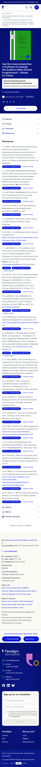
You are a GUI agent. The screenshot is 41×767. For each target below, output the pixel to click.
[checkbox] (5, 712)
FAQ (3, 739)
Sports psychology (9, 604)
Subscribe (20, 722)
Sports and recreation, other (12, 608)
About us (5, 742)
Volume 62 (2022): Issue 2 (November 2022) (17, 20)
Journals (8, 13)
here (32, 2)
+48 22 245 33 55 (12, 679)
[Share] (6, 101)
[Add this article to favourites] (13, 101)
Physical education (26, 601)
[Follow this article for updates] (10, 101)
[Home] (3, 7)
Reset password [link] (28, 742)
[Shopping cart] (30, 7)
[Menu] (36, 7)
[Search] (26, 7)
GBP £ (25, 763)
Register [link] (25, 739)
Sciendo (5, 568)
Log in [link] (25, 735)
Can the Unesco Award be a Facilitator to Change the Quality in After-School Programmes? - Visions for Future (18, 24)
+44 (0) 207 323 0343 (13, 673)
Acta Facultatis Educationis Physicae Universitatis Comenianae (17, 17)
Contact (5, 735)
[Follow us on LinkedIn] (8, 685)
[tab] (20, 119)
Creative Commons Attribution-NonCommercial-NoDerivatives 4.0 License (17, 620)
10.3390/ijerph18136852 (11, 264)
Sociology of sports (24, 604)
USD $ (18, 763)
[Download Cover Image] (27, 56)
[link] (12, 652)
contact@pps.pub (12, 660)
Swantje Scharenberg (11, 92)
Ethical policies (29, 753)
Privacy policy (18, 753)
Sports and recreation (10, 601)
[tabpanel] (20, 320)
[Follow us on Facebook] (3, 685)
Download (22, 108)
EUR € (12, 763)
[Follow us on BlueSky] (13, 685)
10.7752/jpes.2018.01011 (11, 307)
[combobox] (20, 700)
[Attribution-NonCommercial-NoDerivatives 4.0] (29, 97)
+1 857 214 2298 (11, 667)
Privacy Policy (16, 716)
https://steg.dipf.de (14, 448)
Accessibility (6, 756)
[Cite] (3, 101)
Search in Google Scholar (11, 166)
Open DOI (6, 268)
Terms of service (7, 753)
